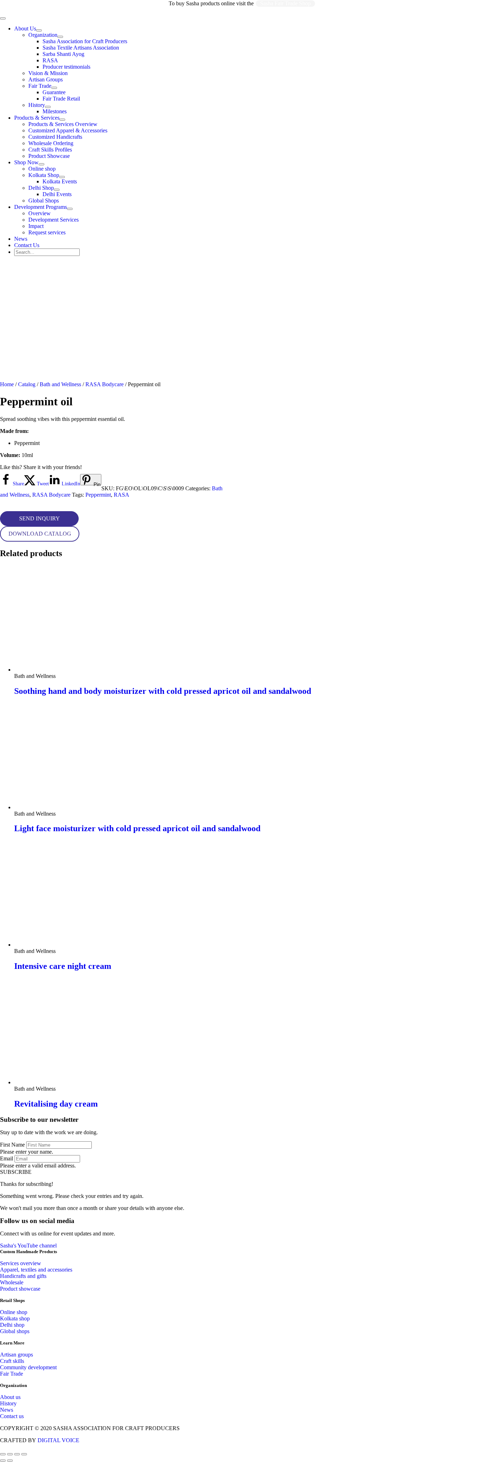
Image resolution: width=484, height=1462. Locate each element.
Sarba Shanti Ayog (63, 54)
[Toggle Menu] (39, 30)
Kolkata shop (15, 1318)
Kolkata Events (60, 181)
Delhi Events (57, 194)
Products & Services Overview (62, 124)
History (36, 105)
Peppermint (98, 495)
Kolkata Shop (43, 175)
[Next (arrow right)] (10, 1461)
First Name (12, 1145)
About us (10, 1397)
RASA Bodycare (104, 384)
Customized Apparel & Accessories (67, 130)
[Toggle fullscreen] (10, 1454)
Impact (36, 226)
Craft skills (12, 1361)
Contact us (12, 1416)
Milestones (55, 111)
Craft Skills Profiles (50, 150)
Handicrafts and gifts (23, 1276)
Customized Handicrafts (55, 137)
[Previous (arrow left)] (3, 1461)
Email (6, 1158)
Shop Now (26, 162)
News (20, 239)
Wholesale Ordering (50, 143)
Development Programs (40, 207)
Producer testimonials (66, 67)
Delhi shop (12, 1325)
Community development (28, 1367)
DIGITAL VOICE (58, 1440)
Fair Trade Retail (61, 99)
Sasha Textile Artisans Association (81, 48)
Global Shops (43, 201)
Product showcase (20, 1289)
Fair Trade (39, 86)
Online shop (42, 169)
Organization (42, 35)
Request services (47, 232)
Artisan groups (16, 1355)
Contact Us (26, 245)
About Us (25, 28)
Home (7, 384)
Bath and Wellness (60, 384)
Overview (39, 213)
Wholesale (11, 1282)
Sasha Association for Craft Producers (85, 41)
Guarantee (54, 92)
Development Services (53, 220)
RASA (50, 60)
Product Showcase (49, 156)
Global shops (14, 1331)
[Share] (17, 1454)
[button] (39, 518)
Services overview (20, 1263)
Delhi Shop (41, 188)
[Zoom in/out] (3, 1454)
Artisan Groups (45, 79)
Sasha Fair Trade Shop (285, 3)
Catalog (26, 384)
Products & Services (37, 118)
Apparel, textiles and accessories (36, 1270)
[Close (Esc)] (24, 1454)
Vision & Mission (48, 73)
